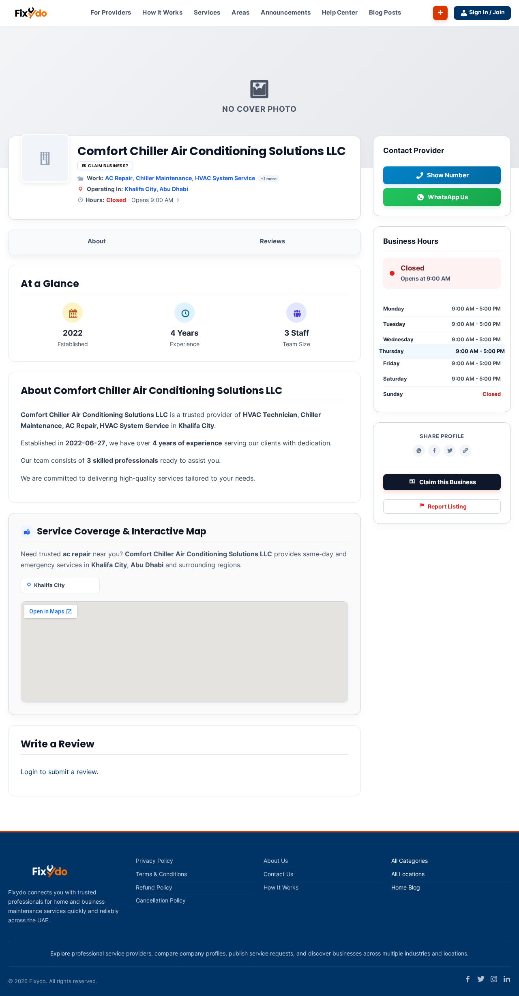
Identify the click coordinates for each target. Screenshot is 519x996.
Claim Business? (108, 165)
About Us (276, 861)
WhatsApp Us (448, 197)
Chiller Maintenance (164, 178)
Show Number (448, 175)
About (97, 241)
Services (207, 12)
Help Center (340, 12)
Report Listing (447, 506)
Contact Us (278, 874)
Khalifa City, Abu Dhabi (156, 188)
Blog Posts (385, 12)
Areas (240, 12)
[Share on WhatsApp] (419, 451)
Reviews (272, 241)
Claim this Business (447, 482)
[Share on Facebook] (434, 451)
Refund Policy (154, 887)
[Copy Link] (465, 451)
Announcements (286, 12)
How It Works (162, 12)
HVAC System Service (225, 178)
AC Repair (119, 178)
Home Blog (405, 887)
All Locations (408, 874)
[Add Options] (440, 13)
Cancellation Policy (161, 900)
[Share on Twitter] (450, 451)
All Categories (409, 861)
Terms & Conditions (161, 874)
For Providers (111, 12)
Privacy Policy (154, 861)
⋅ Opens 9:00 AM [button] (129, 199)
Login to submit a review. (59, 772)
